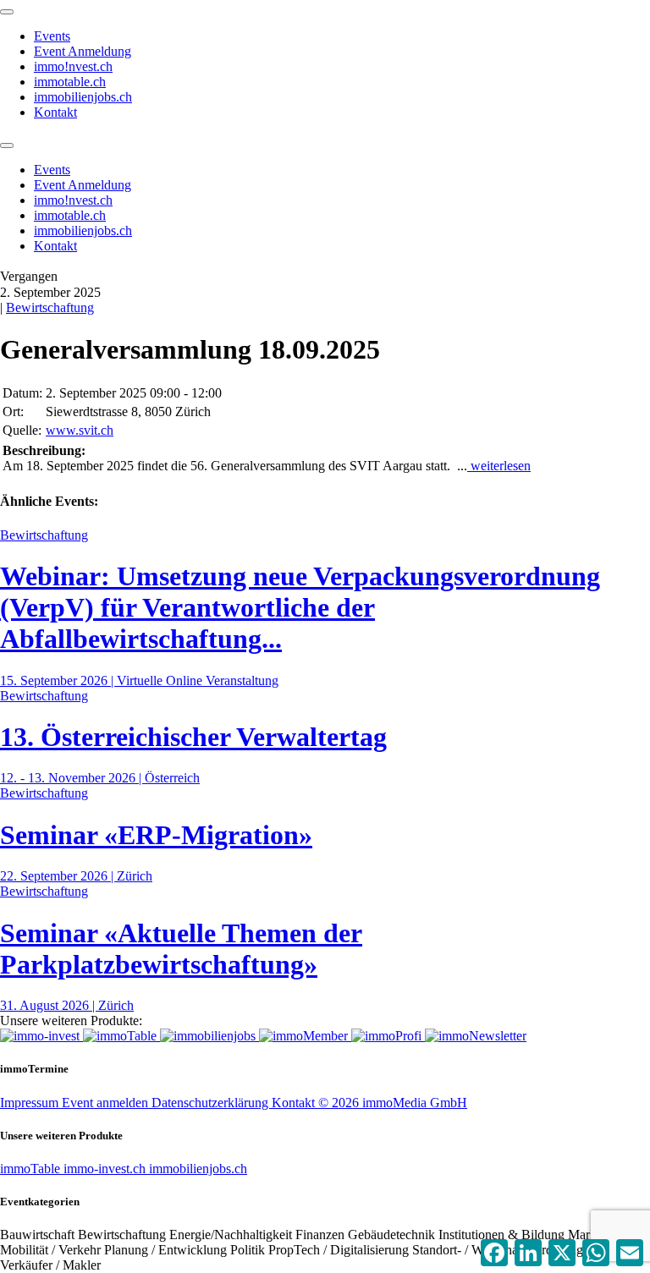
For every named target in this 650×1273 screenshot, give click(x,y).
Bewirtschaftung (50, 307)
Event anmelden (106, 1102)
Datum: (22, 393)
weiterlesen (499, 465)
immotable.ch (70, 81)
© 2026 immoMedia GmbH (392, 1102)
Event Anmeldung (82, 51)
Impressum (31, 1102)
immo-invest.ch (106, 1168)
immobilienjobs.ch (83, 97)
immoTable (31, 1168)
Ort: (13, 411)
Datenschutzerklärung (211, 1102)
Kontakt (55, 112)
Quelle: (22, 430)
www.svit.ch (79, 430)
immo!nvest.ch (73, 66)
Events (52, 36)
